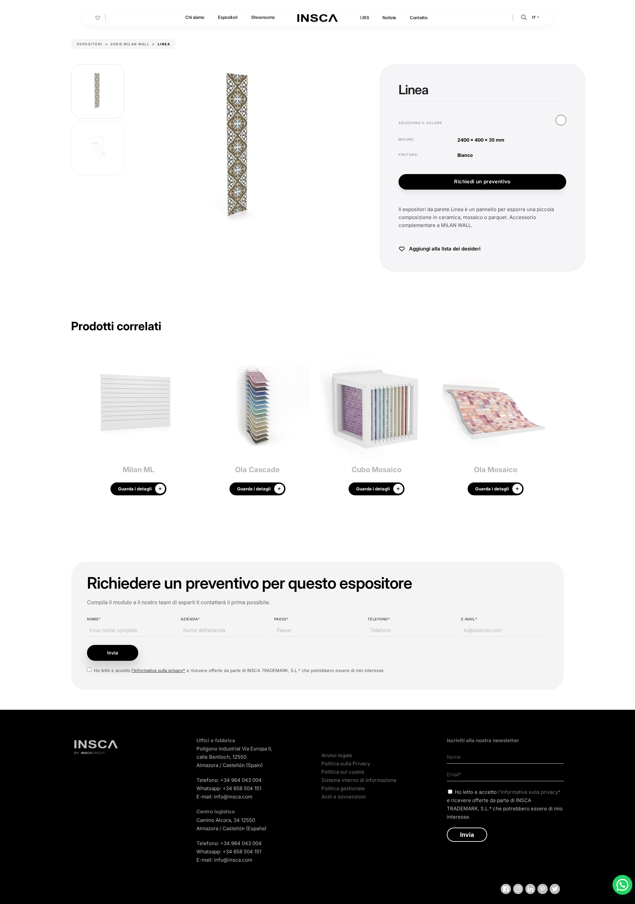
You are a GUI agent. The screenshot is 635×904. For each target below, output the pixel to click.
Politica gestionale (343, 788)
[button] (524, 17)
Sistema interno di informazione (359, 780)
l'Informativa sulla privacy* (158, 670)
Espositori (227, 17)
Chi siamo (194, 17)
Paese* (281, 619)
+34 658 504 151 (242, 788)
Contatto (418, 17)
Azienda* (190, 619)
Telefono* (378, 619)
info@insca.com (233, 796)
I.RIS (364, 17)
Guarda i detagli (135, 488)
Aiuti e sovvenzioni (343, 796)
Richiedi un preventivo (482, 181)
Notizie (389, 17)
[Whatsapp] (622, 885)
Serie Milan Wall (129, 44)
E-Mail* (469, 619)
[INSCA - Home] (317, 17)
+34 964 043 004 (241, 780)
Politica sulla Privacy (345, 763)
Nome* (94, 619)
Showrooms (263, 17)
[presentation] (76, 424)
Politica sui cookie (342, 772)
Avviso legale (336, 755)
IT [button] (534, 17)
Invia (112, 652)
